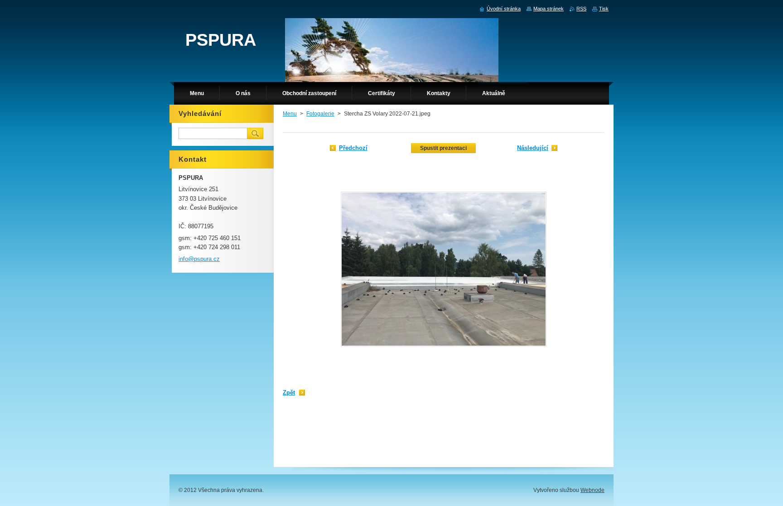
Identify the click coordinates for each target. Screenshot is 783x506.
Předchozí (353, 148)
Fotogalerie (320, 113)
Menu (290, 113)
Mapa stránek (548, 8)
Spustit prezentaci (443, 148)
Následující (532, 148)
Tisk (604, 8)
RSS (581, 8)
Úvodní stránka (504, 8)
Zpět (289, 392)
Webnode (592, 490)
